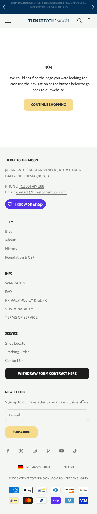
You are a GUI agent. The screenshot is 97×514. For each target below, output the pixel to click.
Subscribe (21, 432)
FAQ (8, 291)
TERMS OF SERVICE (21, 317)
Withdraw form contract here (47, 373)
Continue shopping (48, 105)
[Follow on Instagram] (34, 450)
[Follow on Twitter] (21, 450)
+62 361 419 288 (31, 186)
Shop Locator (16, 343)
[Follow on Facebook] (7, 450)
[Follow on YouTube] (61, 450)
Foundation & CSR (20, 257)
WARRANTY (15, 283)
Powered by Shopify (73, 478)
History (11, 248)
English (68, 467)
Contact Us (14, 360)
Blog (8, 231)
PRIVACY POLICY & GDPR (26, 300)
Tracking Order (17, 352)
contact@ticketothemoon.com (41, 192)
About (10, 240)
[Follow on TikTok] (75, 450)
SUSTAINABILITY (19, 308)
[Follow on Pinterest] (48, 450)
